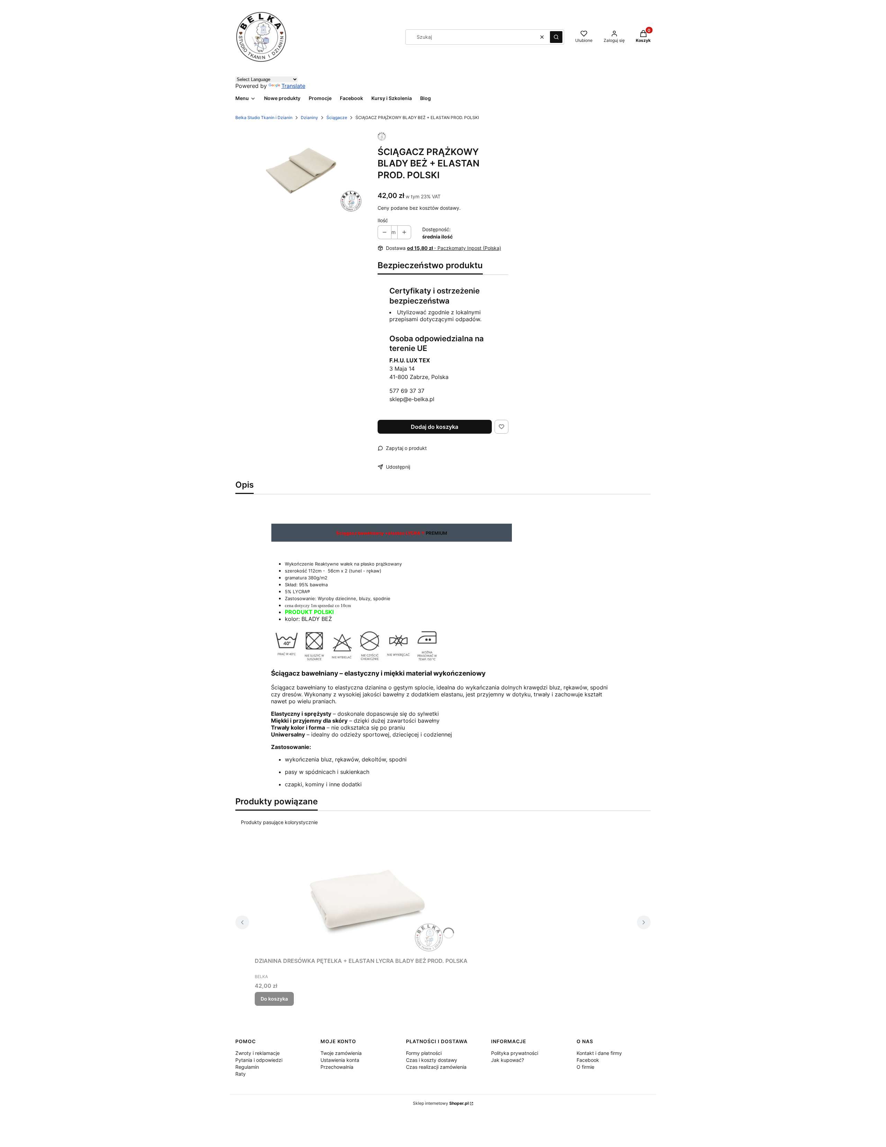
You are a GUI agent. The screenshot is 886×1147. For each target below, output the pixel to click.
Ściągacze (336, 117)
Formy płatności (424, 1053)
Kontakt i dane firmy (599, 1053)
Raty (240, 1074)
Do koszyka (274, 999)
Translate (293, 85)
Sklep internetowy (441, 1103)
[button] (556, 37)
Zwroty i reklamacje (257, 1053)
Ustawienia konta (339, 1060)
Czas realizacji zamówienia (436, 1067)
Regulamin (247, 1067)
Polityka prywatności (514, 1053)
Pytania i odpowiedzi (258, 1060)
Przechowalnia (336, 1067)
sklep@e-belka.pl (411, 399)
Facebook (588, 1060)
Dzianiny (309, 117)
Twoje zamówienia (341, 1053)
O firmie (585, 1067)
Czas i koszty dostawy (431, 1060)
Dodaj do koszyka (434, 426)
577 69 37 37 (406, 390)
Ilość (383, 220)
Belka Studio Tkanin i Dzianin (263, 117)
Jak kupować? (507, 1060)
